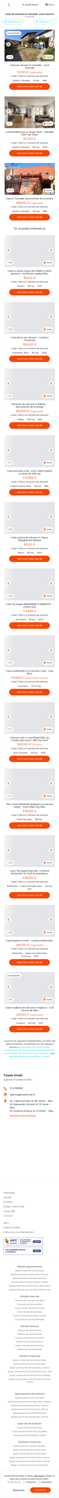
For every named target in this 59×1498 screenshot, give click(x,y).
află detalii (39, 1475)
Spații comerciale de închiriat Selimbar (29, 1465)
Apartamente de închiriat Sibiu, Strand (29, 1409)
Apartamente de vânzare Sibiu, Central (29, 1282)
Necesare (16, 1482)
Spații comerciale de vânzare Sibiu (29, 1360)
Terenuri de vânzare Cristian (29, 1341)
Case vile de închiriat (29, 1423)
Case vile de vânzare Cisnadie (29, 1308)
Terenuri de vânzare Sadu (29, 1334)
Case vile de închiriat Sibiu (29, 1427)
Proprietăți (9, 1192)
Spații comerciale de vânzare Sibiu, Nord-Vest (30, 1371)
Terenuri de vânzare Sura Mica (29, 1345)
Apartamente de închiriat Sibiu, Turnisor (29, 1405)
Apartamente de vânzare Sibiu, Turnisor (29, 1274)
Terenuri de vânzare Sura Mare (29, 1338)
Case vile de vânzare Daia (29, 1312)
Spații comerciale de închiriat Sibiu (29, 1453)
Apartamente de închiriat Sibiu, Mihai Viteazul (29, 1401)
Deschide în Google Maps (23, 1115)
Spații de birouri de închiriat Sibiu (29, 1446)
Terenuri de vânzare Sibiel (29, 1349)
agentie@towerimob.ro (22, 1094)
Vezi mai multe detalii (29, 86)
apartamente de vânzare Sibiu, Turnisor (29, 1056)
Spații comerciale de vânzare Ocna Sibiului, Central (30, 1380)
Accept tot (40, 1489)
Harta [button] (49, 57)
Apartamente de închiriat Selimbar (29, 1413)
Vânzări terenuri (29, 1326)
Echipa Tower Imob (13, 1206)
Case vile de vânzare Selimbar (29, 1319)
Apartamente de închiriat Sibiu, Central (29, 1417)
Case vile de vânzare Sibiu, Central (29, 1315)
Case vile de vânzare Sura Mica (29, 1300)
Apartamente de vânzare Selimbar (29, 1278)
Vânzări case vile (29, 1296)
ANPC (6, 1223)
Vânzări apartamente (29, 1266)
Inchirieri (8, 1202)
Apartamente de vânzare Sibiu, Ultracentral (29, 1285)
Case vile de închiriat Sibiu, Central (29, 1435)
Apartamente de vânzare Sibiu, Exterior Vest (29, 1289)
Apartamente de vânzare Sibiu (29, 1270)
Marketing (46, 1482)
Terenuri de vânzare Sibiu (29, 1330)
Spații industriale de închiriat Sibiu (29, 1450)
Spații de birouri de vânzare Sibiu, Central (29, 1367)
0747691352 (16, 1088)
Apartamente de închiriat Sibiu (29, 1397)
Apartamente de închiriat (29, 1393)
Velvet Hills (9, 1211)
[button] (53, 21)
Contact (8, 1215)
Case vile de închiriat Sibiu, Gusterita (29, 1431)
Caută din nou (14, 21)
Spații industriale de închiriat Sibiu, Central (29, 1461)
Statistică (31, 1482)
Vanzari (7, 1197)
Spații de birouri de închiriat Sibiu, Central (29, 1457)
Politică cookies (11, 1227)
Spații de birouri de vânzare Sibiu (29, 1364)
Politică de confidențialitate (18, 1232)
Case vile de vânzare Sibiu (29, 1304)
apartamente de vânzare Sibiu (33, 1047)
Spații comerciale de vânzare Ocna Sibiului (29, 1375)
